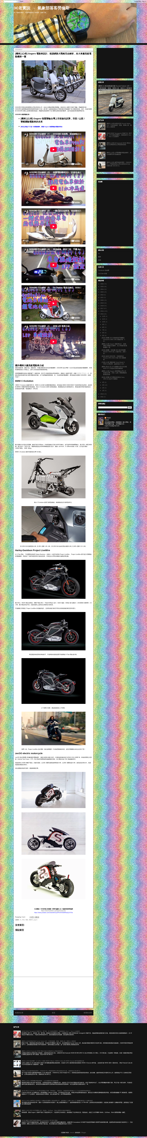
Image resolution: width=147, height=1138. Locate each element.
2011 (102, 397)
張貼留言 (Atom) (55, 1018)
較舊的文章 (88, 1013)
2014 (102, 394)
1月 (103, 390)
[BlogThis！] (33, 917)
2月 (103, 388)
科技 (23, 920)
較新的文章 (19, 1013)
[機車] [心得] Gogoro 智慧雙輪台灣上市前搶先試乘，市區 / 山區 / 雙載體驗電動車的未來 (114, 372)
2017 (102, 308)
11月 (103, 319)
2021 (102, 297)
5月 (103, 335)
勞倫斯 (109, 418)
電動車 (31, 920)
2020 (102, 300)
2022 (102, 295)
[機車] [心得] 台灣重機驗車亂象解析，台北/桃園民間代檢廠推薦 (118, 153)
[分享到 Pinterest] (38, 917)
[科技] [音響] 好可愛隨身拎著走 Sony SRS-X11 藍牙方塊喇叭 (113, 378)
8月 (103, 327)
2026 (102, 284)
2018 (102, 306)
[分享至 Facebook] (36, 917)
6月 (103, 332)
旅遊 (99, 260)
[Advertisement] (53, 992)
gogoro (35, 920)
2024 (102, 289)
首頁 (53, 1013)
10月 (104, 322)
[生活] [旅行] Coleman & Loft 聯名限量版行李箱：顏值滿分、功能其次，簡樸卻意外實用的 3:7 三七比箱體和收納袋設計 (56, 1090)
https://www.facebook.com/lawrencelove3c (53, 911)
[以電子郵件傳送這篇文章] (31, 917)
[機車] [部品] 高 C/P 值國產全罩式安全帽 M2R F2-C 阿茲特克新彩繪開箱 (114, 367)
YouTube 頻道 (102, 273)
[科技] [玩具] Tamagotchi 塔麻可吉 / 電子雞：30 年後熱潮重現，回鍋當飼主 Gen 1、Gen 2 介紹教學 (119, 134)
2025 (102, 286)
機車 (99, 257)
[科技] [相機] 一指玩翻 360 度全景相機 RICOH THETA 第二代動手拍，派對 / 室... (114, 351)
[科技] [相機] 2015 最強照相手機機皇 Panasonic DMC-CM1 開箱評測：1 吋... (113, 339)
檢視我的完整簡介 (103, 428)
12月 (104, 316)
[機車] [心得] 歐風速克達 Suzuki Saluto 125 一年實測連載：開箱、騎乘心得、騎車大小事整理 (119, 125)
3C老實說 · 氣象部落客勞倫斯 (42, 8)
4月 (103, 382)
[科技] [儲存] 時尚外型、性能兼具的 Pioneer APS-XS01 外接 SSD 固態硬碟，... (114, 357)
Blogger (84, 1132)
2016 (102, 311)
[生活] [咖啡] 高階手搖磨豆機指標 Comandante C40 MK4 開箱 (40, 1120)
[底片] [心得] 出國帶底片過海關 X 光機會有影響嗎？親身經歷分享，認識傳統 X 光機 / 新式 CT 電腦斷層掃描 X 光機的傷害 (57, 1100)
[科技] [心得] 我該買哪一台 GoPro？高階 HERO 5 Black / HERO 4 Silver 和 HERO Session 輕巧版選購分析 (53, 1061)
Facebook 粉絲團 (103, 270)
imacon (72, 1132)
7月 (103, 330)
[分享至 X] (34, 917)
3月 (103, 385)
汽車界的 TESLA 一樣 (82, 373)
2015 (102, 314)
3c (20, 920)
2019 (102, 303)
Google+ (2, 1137)
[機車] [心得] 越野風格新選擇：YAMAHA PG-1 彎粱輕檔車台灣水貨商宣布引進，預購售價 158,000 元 (118, 164)
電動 (26, 920)
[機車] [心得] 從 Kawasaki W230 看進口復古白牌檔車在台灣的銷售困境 (118, 143)
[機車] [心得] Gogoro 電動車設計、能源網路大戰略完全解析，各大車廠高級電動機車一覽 (114, 345)
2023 (102, 292)
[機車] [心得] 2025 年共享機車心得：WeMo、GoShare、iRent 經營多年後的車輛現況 (46, 1110)
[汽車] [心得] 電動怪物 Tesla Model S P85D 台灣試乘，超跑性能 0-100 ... (113, 363)
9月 (103, 324)
